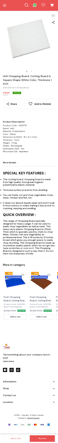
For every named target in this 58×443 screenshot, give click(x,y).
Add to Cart (16, 438)
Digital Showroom (33, 418)
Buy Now (42, 438)
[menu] (4, 5)
